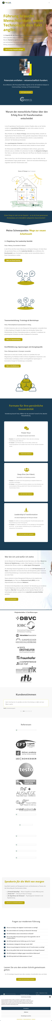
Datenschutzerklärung (27, 1019)
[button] (50, 997)
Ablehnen (26, 1012)
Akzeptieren (26, 1008)
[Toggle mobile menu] (49, 2)
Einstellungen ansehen (26, 1015)
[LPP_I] (26, 59)
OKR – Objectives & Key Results (41, 993)
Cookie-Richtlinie (20, 1019)
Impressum (33, 1019)
